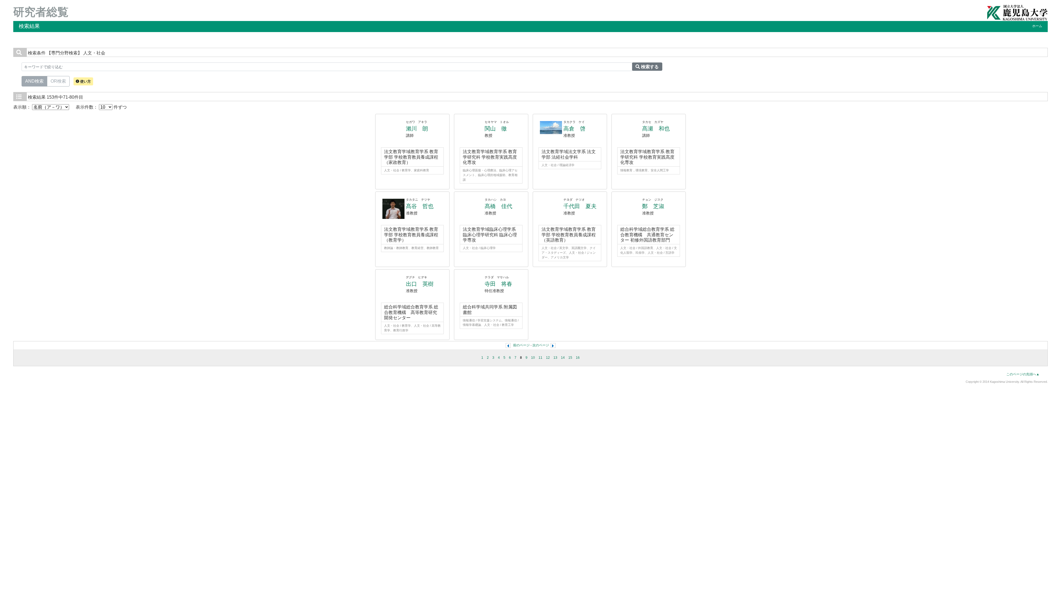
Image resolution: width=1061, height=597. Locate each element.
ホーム (1037, 26)
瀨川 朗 (417, 128)
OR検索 (58, 81)
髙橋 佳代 (498, 206)
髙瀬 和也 (656, 128)
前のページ (521, 345)
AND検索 (34, 81)
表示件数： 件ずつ (101, 107)
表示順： (22, 107)
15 (570, 358)
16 (578, 358)
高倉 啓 (574, 128)
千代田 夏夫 (580, 206)
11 (540, 358)
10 (533, 358)
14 (563, 358)
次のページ (540, 345)
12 (548, 358)
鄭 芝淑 (653, 206)
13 (555, 358)
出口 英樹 (420, 284)
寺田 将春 (498, 284)
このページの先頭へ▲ (1022, 374)
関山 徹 (496, 128)
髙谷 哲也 (420, 206)
